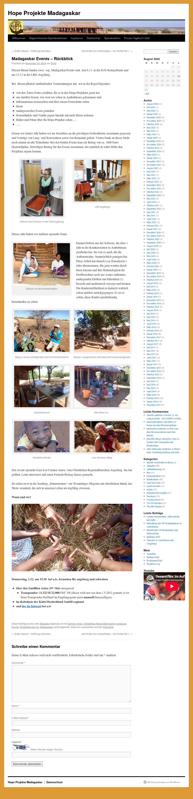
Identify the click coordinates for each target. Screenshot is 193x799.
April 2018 (151, 323)
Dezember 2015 (154, 404)
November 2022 (154, 188)
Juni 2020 (151, 252)
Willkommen (18, 38)
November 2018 (154, 303)
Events (15, 627)
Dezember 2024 (154, 140)
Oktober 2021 (153, 205)
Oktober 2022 (153, 191)
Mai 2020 (151, 255)
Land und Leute (154, 482)
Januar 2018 (152, 333)
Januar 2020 (152, 269)
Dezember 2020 (154, 232)
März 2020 (151, 262)
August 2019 (152, 282)
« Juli (146, 93)
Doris (53, 63)
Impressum (77, 38)
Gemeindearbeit (154, 475)
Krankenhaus (153, 479)
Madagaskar (46, 627)
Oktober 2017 (153, 340)
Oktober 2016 (153, 374)
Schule (150, 489)
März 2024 (151, 154)
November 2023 (154, 164)
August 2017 (152, 343)
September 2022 (154, 195)
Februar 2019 (153, 293)
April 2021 (151, 218)
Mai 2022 (151, 198)
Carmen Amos (74, 623)
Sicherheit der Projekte (157, 492)
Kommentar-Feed (154, 560)
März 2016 (151, 394)
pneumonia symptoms (156, 428)
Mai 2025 (151, 130)
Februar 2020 (153, 266)
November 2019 (154, 276)
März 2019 (151, 289)
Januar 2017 (152, 364)
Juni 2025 (151, 127)
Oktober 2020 (153, 239)
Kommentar (18, 662)
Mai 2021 (151, 215)
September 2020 (154, 242)
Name (15, 705)
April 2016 (151, 391)
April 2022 (151, 201)
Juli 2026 (151, 107)
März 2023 (151, 178)
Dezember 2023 (154, 161)
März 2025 (151, 134)
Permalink (108, 627)
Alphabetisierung (154, 469)
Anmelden (151, 553)
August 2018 (152, 310)
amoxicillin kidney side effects (160, 421)
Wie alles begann (154, 506)
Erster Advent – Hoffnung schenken (31, 50)
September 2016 (154, 377)
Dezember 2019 (154, 272)
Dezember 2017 (154, 337)
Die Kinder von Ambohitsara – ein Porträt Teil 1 (107, 50)
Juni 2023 (151, 171)
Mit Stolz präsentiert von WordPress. (164, 782)
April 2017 (151, 357)
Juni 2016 (151, 384)
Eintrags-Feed (153, 556)
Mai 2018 (151, 320)
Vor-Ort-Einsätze (154, 502)
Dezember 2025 (154, 117)
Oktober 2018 (153, 306)
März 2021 (151, 222)
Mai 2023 (151, 174)
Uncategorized (153, 499)
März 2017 (151, 360)
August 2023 (152, 167)
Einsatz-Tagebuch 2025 (137, 38)
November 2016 (154, 370)
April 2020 (151, 259)
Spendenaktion (112, 38)
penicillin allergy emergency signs (162, 438)
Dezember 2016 (154, 367)
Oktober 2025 (153, 124)
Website (16, 729)
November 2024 (154, 144)
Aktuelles (44, 623)
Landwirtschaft (153, 485)
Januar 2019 (152, 296)
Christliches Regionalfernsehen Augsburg (104, 623)
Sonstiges (151, 496)
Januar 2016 (152, 401)
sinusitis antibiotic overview (159, 414)
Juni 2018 (151, 316)
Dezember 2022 (154, 184)
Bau (148, 472)
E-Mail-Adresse (20, 717)
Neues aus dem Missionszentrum (161, 425)
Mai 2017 (151, 354)
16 (178, 76)
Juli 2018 (151, 313)
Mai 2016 (151, 387)
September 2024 (154, 151)
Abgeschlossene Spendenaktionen (48, 38)
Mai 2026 (151, 110)
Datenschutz (93, 38)
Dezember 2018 (154, 299)
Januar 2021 (152, 228)
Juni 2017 (151, 350)
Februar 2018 (153, 330)
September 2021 (154, 208)
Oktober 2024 (153, 147)
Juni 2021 (151, 211)
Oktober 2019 (153, 279)
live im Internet (31, 606)
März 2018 (151, 326)
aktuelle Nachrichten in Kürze (160, 462)
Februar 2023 (153, 181)
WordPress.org (153, 563)
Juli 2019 (151, 286)
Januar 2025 (152, 137)
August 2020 (152, 245)
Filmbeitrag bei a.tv (29, 627)
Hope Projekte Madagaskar (44, 13)
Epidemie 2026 (153, 536)
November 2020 (154, 235)
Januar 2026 (152, 113)
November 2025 (154, 120)
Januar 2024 (152, 157)
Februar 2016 (153, 398)
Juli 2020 (151, 249)
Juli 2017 (151, 347)
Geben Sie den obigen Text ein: (47, 749)
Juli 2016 (151, 381)
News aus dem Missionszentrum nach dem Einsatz (162, 432)
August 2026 (152, 103)
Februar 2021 (153, 225)
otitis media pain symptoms (159, 448)
